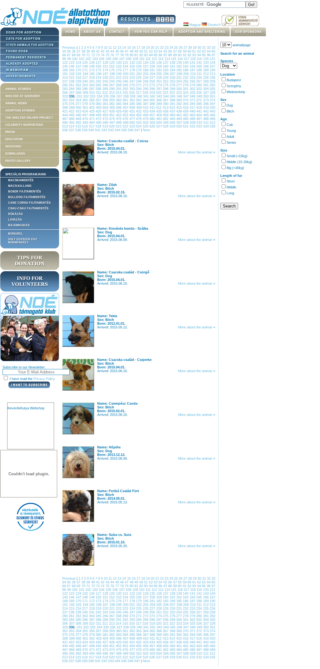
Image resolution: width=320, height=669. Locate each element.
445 (72, 115)
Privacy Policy (44, 379)
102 (88, 59)
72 (93, 55)
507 (180, 122)
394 (193, 104)
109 (135, 59)
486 (193, 119)
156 (139, 66)
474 (112, 119)
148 (85, 66)
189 (206, 70)
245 (119, 81)
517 (92, 126)
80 (132, 55)
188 (199, 70)
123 (72, 62)
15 (129, 47)
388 (152, 104)
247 (132, 81)
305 (212, 89)
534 (206, 126)
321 (166, 92)
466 (212, 115)
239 (79, 81)
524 (139, 126)
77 (117, 55)
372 (199, 100)
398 (65, 107)
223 (125, 77)
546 (131, 130)
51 (146, 51)
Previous (69, 47)
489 (212, 119)
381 (105, 104)
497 (112, 122)
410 (146, 107)
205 (159, 74)
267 (112, 85)
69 (79, 55)
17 (139, 47)
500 (132, 122)
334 (100, 96)
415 (179, 107)
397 (212, 104)
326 (199, 92)
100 (75, 59)
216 (79, 77)
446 (79, 115)
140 (186, 62)
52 (151, 51)
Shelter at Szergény (22, 96)
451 (112, 115)
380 (99, 104)
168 (65, 70)
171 (85, 70)
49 (136, 51)
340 (140, 96)
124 (79, 62)
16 (134, 47)
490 (65, 122)
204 (153, 74)
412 (159, 107)
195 (92, 74)
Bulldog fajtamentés (26, 197)
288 (99, 89)
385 (132, 104)
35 (69, 51)
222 (119, 77)
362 (132, 100)
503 (153, 122)
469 (79, 119)
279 (193, 85)
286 (85, 89)
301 (186, 89)
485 (186, 119)
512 (212, 122)
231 (179, 77)
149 (92, 66)
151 (105, 66)
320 (159, 92)
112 (155, 59)
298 (166, 89)
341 (146, 96)
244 (112, 81)
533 (199, 126)
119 (200, 59)
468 (72, 119)
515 (79, 126)
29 (195, 47)
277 (179, 85)
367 (166, 100)
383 (119, 104)
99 (69, 59)
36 (74, 51)
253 (173, 81)
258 (206, 81)
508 (186, 122)
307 (72, 92)
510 (200, 122)
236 (212, 77)
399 (72, 107)
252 (166, 81)
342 (153, 96)
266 (105, 85)
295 (146, 89)
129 (112, 62)
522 (125, 126)
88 (170, 55)
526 (152, 126)
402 (92, 107)
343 (160, 96)
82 (141, 55)
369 (179, 100)
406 (119, 107)
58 (180, 51)
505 (166, 122)
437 (173, 111)
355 (85, 100)
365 (152, 100)
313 (112, 92)
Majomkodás (19, 225)
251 (159, 81)
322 (172, 92)
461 (179, 115)
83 (146, 55)
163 (186, 66)
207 (173, 74)
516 (85, 126)
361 (125, 100)
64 (209, 51)
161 (173, 66)
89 (175, 55)
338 (126, 96)
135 (152, 62)
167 (212, 66)
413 (166, 107)
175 (112, 70)
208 (180, 74)
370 (186, 100)
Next (146, 130)
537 (72, 130)
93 (194, 55)
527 (159, 126)
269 (125, 85)
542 (105, 130)
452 (119, 115)
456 (146, 115)
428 (112, 111)
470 (85, 119)
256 (193, 81)
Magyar (194, 25)
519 (105, 126)
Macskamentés (20, 180)
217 (85, 77)
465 (206, 115)
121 (212, 59)
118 (193, 59)
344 (166, 96)
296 (152, 89)
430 (125, 111)
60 (190, 51)
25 (176, 47)
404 (105, 107)
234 (199, 77)
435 (159, 111)
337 (120, 96)
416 (186, 107)
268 (119, 85)
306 (65, 92)
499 (126, 122)
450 (105, 115)
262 (79, 85)
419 (206, 107)
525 (146, 126)
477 (132, 119)
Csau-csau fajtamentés (28, 208)
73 (98, 55)
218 (92, 77)
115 (174, 59)
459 (166, 115)
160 (166, 66)
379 (92, 104)
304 (206, 89)
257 (199, 81)
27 (185, 47)
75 (108, 55)
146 (72, 66)
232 (186, 77)
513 (65, 126)
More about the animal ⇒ (196, 152)
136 (159, 62)
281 (206, 85)
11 (110, 47)
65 (213, 51)
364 (146, 100)
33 (213, 47)
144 (212, 62)
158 (152, 66)
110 (142, 59)
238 (72, 81)
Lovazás (15, 219)
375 (65, 104)
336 (113, 96)
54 (160, 51)
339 (133, 96)
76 (112, 55)
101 (82, 59)
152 (112, 66)
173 (99, 70)
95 (204, 55)
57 (175, 51)
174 (105, 70)
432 (139, 111)
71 (88, 55)
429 (119, 111)
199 (119, 74)
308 (79, 92)
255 (186, 81)
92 (190, 55)
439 (186, 111)
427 (105, 111)
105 (109, 59)
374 (212, 100)
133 (139, 62)
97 (213, 55)
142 (199, 62)
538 (78, 130)
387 (146, 104)
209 (186, 74)
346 (180, 96)
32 (209, 47)
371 (193, 100)
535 (212, 126)
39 (88, 51)
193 (79, 74)
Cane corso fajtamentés (29, 202)
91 (185, 55)
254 (179, 81)
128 (105, 62)
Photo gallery (18, 160)
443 (212, 111)
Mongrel (15, 233)
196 (99, 74)
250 (152, 81)
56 (170, 51)
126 (92, 62)
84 (151, 55)
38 (84, 51)
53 (156, 51)
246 (125, 81)
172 (92, 70)
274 (159, 85)
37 (79, 51)
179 (139, 70)
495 (99, 122)
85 (156, 55)
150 (99, 66)
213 (212, 74)
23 (167, 47)
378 (85, 104)
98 (64, 59)
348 (193, 96)
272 (146, 85)
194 (85, 74)
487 (199, 119)
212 (206, 74)
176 (119, 70)
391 (173, 104)
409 (139, 107)
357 (99, 100)
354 (79, 100)
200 (126, 74)
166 (206, 66)
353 (72, 100)
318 (145, 92)
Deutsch (214, 25)
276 (173, 85)
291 (119, 89)
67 (69, 55)
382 (112, 104)
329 (65, 96)
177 (125, 70)
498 (119, 122)
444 (65, 115)
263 (85, 85)
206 (166, 74)
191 (65, 74)
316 (132, 92)
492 (79, 122)
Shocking (13, 146)
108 (129, 59)
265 (99, 85)
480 (152, 119)
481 (159, 119)
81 (136, 55)
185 (179, 70)
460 (173, 115)
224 (132, 77)
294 (139, 89)
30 (200, 47)
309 (85, 92)
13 (120, 47)
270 (132, 85)
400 (79, 107)
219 (99, 77)
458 (159, 115)
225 (139, 77)
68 (74, 55)
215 (72, 77)
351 (212, 96)
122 (65, 62)
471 (92, 119)
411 (153, 107)
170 (79, 70)
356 (92, 100)
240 (85, 81)
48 (132, 51)
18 (143, 47)
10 (106, 47)
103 (95, 59)
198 (112, 74)
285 (79, 89)
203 (146, 74)
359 (112, 100)
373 (206, 100)
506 (173, 122)
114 (168, 59)
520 (112, 126)
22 (162, 47)
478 (139, 119)
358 (105, 100)
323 (179, 92)
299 (173, 89)
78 (122, 55)
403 (99, 107)
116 (181, 59)
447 (85, 115)
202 (139, 74)
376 (72, 104)
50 (141, 51)
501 (139, 122)
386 (139, 104)
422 (72, 111)
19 (148, 47)
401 (85, 107)
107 (122, 59)
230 (173, 77)
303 (199, 89)
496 (105, 122)
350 (206, 96)
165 (199, 66)
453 (125, 115)
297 (159, 89)
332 (86, 96)
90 (180, 55)
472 (99, 119)
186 (186, 70)
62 (199, 51)
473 (105, 119)
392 (179, 104)
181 (152, 70)
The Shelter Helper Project (29, 117)
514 (72, 126)
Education (14, 139)
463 (193, 115)
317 (139, 92)
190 (212, 70)
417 (193, 107)
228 (159, 77)
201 (132, 74)
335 (106, 96)
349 (200, 96)
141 (193, 62)
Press (10, 132)
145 (65, 66)
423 (79, 111)
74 (103, 55)
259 (212, 81)
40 (93, 51)
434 (152, 111)
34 (64, 51)
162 (179, 66)
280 (199, 85)
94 (199, 55)
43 (108, 51)
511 (206, 122)
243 (105, 81)
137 (166, 62)
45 (117, 51)
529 (173, 126)
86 (160, 55)
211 (200, 74)
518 (99, 126)
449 (99, 115)
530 (179, 126)
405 (112, 107)
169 (72, 70)
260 (65, 85)
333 (93, 96)
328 (212, 92)
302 (193, 89)
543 (111, 130)
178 (132, 70)
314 (119, 92)
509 (193, 122)
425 (92, 111)
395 (199, 104)
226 (146, 77)
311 (99, 92)
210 (193, 74)
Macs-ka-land (20, 185)
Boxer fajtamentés (24, 191)
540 (91, 130)
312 (105, 92)
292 (125, 89)
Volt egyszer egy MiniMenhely (22, 241)
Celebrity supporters (24, 125)
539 (85, 130)
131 (125, 62)
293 (132, 89)
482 (166, 119)
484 (179, 119)
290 (112, 89)
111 (149, 59)
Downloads (15, 153)
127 (99, 62)
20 (153, 47)
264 (92, 85)
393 (186, 104)
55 (165, 51)
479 (146, 119)
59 (185, 51)
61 (194, 51)
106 (115, 59)
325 (193, 92)
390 (166, 104)
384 (125, 104)
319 (152, 92)
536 (65, 130)
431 (132, 111)
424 (85, 111)
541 (98, 130)
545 (124, 130)
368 (173, 100)
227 (152, 77)
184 (173, 70)
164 (193, 66)
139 (179, 62)
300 (179, 89)
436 (166, 111)
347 (186, 96)
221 (112, 77)
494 (92, 122)
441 (199, 111)
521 (119, 126)
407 (126, 107)
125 (85, 62)
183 (166, 70)
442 (206, 111)
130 (119, 62)
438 (179, 111)
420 (212, 107)
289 (105, 89)
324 (186, 92)
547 (137, 130)
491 (72, 122)
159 (159, 66)
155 (132, 66)
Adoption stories (20, 110)
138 (173, 62)
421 (65, 111)
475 (119, 119)
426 (99, 111)
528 (166, 126)
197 (105, 74)
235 (206, 77)
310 (92, 92)
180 (146, 70)
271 (139, 85)
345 (173, 96)
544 (118, 130)
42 (103, 51)
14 (124, 47)
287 (92, 89)
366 (159, 100)
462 (186, 115)
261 (72, 85)
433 (146, 111)
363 (139, 100)
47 (127, 51)
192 (72, 74)
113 (161, 59)
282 (212, 85)
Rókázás (15, 214)
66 (64, 55)
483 (173, 119)
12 (115, 47)
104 (102, 59)
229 (166, 77)
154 (125, 66)
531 (186, 126)
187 (193, 70)
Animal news (16, 103)
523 (132, 126)
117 (187, 59)
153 (119, 66)
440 (193, 111)
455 (139, 115)
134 (146, 62)
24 (171, 47)
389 (159, 104)
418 (199, 107)
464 (199, 115)
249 (146, 81)
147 (79, 66)
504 (159, 122)
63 (204, 51)
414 (172, 107)
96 (209, 55)
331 (80, 96)
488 (206, 119)
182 (159, 70)
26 (181, 47)
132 (132, 62)
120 (206, 59)
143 (206, 62)
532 (193, 126)
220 (105, 77)
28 (190, 47)
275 (166, 85)
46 (122, 51)
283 (65, 89)
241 (92, 81)
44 (112, 51)
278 (186, 85)
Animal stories (18, 89)
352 (65, 100)
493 (85, 122)
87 (165, 55)
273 (152, 85)
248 (139, 81)
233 (193, 77)
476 (125, 119)
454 (132, 115)
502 (146, 122)
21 (157, 47)
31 (204, 47)
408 (132, 107)
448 (92, 115)
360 (119, 100)
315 (125, 92)
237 (65, 81)
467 (65, 119)
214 (65, 77)
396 (206, 104)
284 (72, 89)
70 (84, 55)
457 (152, 115)
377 (79, 104)
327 (206, 92)
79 (127, 55)
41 (98, 51)
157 (146, 66)
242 (99, 81)
